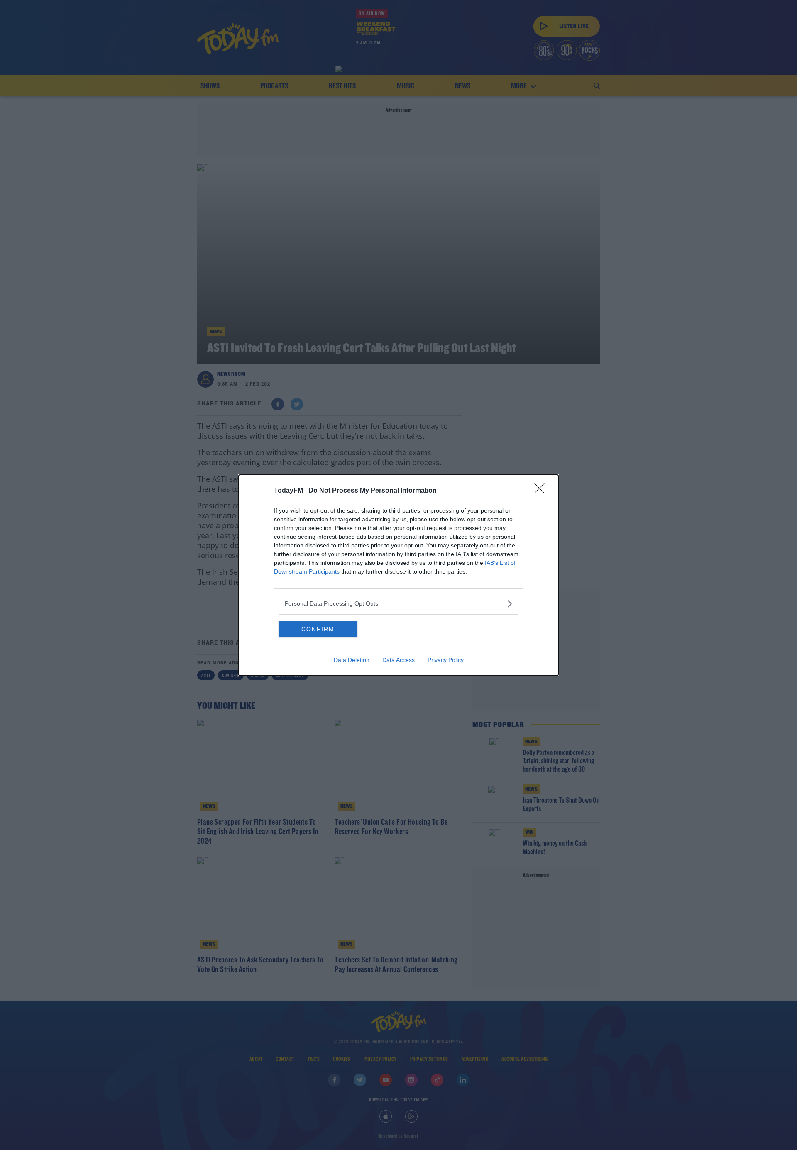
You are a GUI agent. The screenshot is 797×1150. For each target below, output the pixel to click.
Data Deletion (351, 660)
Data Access (398, 660)
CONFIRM (318, 629)
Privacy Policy (446, 660)
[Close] (542, 491)
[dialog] (398, 575)
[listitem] (398, 603)
